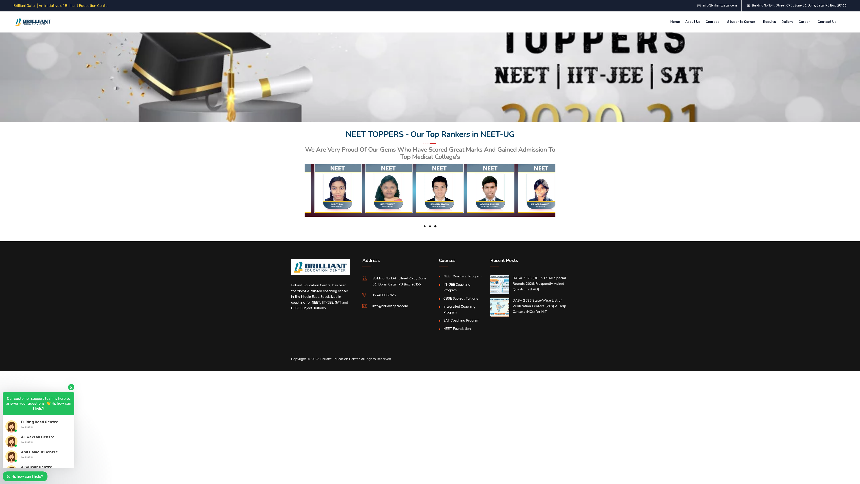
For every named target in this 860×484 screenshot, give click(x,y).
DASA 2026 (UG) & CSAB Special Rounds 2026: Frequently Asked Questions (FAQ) (539, 284)
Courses (713, 22)
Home (675, 22)
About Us (692, 22)
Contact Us (827, 22)
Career (804, 22)
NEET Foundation (457, 329)
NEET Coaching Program (462, 276)
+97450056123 (384, 295)
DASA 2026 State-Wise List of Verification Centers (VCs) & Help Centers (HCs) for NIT (539, 306)
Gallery (787, 22)
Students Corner (741, 22)
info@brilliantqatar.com (720, 5)
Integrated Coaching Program (459, 309)
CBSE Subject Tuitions (460, 298)
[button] (425, 226)
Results (769, 22)
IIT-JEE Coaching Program (456, 287)
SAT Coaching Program (461, 320)
